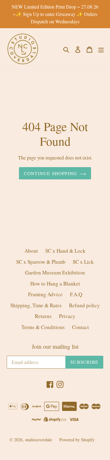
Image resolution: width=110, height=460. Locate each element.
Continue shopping (50, 173)
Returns (43, 316)
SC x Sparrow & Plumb (40, 261)
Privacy (67, 316)
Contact (80, 327)
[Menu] (101, 49)
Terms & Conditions (43, 327)
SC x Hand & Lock (65, 250)
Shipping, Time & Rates (36, 305)
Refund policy (84, 305)
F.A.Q (76, 294)
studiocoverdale (38, 440)
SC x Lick (83, 261)
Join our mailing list (55, 346)
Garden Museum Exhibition (55, 272)
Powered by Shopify (77, 440)
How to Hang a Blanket (55, 283)
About (31, 250)
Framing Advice (45, 294)
